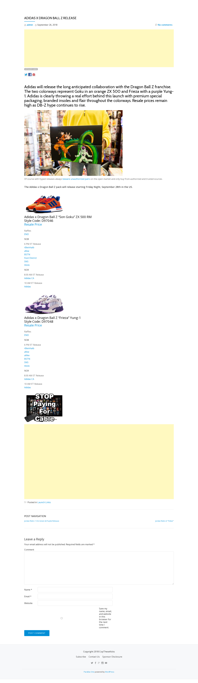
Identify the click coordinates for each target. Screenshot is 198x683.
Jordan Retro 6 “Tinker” (164, 521)
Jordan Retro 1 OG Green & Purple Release (41, 521)
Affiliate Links (31, 69)
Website (28, 603)
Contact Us (94, 656)
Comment (29, 549)
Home (112, 5)
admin (30, 24)
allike (26, 355)
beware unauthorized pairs (76, 178)
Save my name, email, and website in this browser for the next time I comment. (105, 618)
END (26, 234)
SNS (26, 261)
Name (28, 589)
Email (27, 596)
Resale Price (33, 224)
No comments (165, 24)
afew (26, 250)
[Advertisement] (99, 48)
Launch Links (126, 5)
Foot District (30, 257)
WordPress (109, 672)
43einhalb (29, 247)
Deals (172, 5)
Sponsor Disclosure (112, 656)
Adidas (27, 286)
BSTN (27, 254)
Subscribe (81, 656)
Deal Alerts (158, 5)
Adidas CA (29, 278)
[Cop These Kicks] (51, 4)
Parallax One (89, 672)
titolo (27, 264)
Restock (142, 5)
